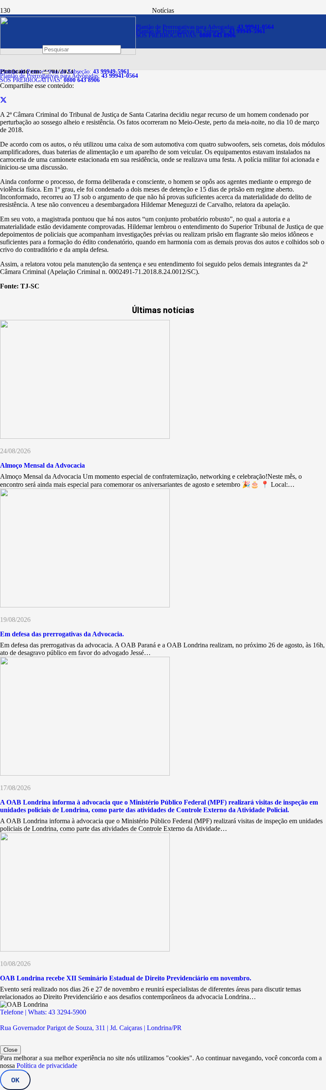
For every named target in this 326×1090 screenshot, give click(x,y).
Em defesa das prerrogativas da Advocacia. (62, 634)
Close (10, 1050)
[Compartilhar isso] (3, 100)
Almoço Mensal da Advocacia (42, 465)
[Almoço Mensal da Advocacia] (85, 436)
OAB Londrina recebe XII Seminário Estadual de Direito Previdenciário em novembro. (125, 978)
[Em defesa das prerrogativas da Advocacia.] (85, 605)
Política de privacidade (47, 1065)
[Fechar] (45, 72)
